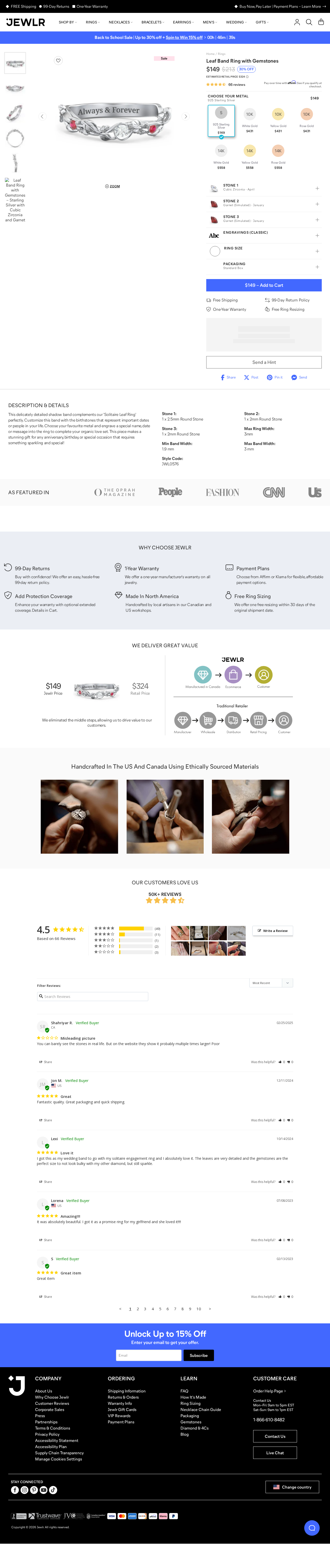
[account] (297, 22)
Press (40, 1416)
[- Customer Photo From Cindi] (199, 933)
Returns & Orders (123, 1397)
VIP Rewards (119, 1416)
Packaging (189, 1416)
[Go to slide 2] (15, 88)
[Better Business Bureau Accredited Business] (19, 1516)
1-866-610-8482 (269, 1419)
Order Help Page (268, 1391)
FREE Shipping (23, 6)
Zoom (115, 186)
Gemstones (190, 1422)
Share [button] (47, 1062)
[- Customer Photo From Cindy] (199, 949)
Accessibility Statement (56, 1440)
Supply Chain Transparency (59, 1453)
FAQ (184, 1391)
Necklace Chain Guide (200, 1409)
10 (198, 1308)
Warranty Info (120, 1403)
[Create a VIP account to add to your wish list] (58, 60)
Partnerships (46, 1422)
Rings (91, 22)
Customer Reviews (52, 1403)
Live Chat (275, 1453)
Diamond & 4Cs (194, 1428)
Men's (208, 22)
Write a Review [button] (275, 930)
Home (210, 53)
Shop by (66, 22)
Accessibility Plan (51, 1446)
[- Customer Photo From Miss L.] (218, 949)
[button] (282, 1062)
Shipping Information (127, 1391)
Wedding (235, 22)
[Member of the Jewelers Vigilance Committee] (74, 1516)
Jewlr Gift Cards (122, 1409)
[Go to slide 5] (15, 163)
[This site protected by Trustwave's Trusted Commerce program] (45, 1516)
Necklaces (119, 22)
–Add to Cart (264, 285)
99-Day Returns (56, 6)
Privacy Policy (47, 1434)
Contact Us (275, 1436)
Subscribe (199, 1355)
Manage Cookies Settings (58, 1459)
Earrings (182, 22)
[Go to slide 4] (15, 138)
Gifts (261, 22)
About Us (43, 1391)
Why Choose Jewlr (52, 1397)
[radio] (221, 121)
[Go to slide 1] (15, 63)
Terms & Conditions (52, 1428)
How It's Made (193, 1397)
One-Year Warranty (92, 6)
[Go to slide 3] (15, 113)
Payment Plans (121, 1422)
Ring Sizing (190, 1403)
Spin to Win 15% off (184, 37)
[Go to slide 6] (15, 200)
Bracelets (151, 22)
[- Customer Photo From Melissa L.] (180, 933)
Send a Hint (264, 362)
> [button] (210, 1308)
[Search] (309, 22)
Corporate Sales (49, 1409)
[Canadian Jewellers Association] (96, 1516)
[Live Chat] (312, 1528)
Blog (184, 1434)
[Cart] (321, 22)
